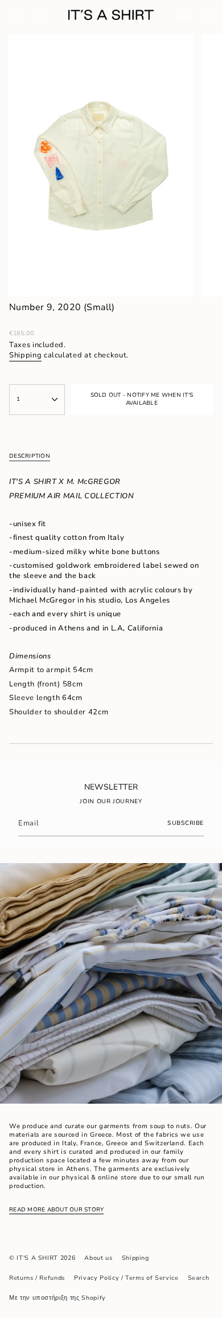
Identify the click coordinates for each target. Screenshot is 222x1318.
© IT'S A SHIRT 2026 (42, 1258)
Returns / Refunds (37, 1278)
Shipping (25, 355)
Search (198, 1278)
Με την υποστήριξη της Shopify (57, 1297)
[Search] (39, 15)
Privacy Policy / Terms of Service (126, 1278)
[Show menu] (14, 15)
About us (98, 1258)
